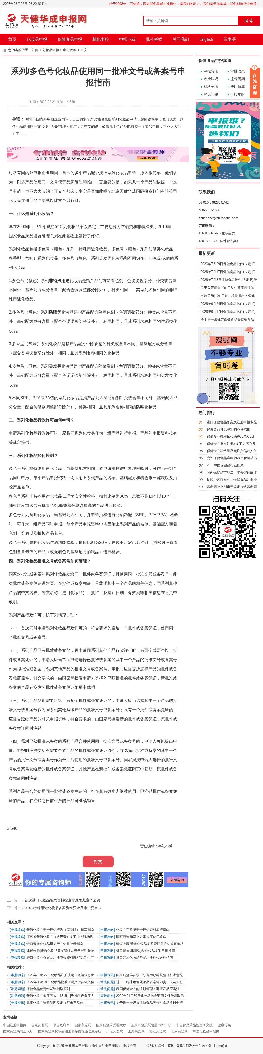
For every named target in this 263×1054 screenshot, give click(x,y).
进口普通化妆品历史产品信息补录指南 (54, 944)
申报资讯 (211, 71)
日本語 (229, 39)
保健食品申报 (70, 39)
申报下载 (127, 39)
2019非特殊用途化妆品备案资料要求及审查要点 (60, 908)
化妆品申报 (37, 39)
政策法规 (211, 79)
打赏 (98, 861)
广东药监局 (114, 1031)
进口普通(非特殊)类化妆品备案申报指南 (145, 951)
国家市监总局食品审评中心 (151, 1025)
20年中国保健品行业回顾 (225, 465)
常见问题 (211, 94)
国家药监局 (39, 1025)
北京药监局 (179, 1031)
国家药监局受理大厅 (111, 1025)
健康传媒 (224, 1025)
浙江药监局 (157, 1031)
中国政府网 (61, 1025)
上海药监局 (136, 1031)
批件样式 (154, 39)
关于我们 (181, 39)
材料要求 (211, 86)
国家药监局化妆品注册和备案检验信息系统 (69, 1031)
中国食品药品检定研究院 (194, 1025)
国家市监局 (82, 1025)
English (206, 39)
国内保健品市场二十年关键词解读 (232, 472)
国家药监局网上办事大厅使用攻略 (141, 937)
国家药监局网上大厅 (18, 1031)
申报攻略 (70, 50)
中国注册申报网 (14, 1025)
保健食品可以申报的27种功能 (228, 429)
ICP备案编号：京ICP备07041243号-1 (173, 1046)
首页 (12, 39)
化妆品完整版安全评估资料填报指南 (143, 930)
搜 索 (248, 20)
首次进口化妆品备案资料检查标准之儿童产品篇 (62, 900)
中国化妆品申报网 (206, 1031)
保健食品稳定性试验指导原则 (48, 989)
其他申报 (100, 39)
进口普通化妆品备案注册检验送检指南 (144, 957)
